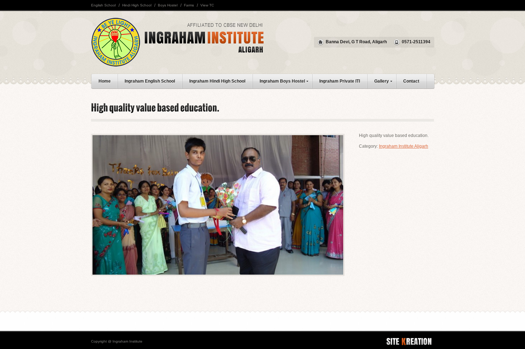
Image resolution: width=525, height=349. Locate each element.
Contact (411, 81)
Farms (189, 5)
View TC (207, 5)
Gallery (381, 81)
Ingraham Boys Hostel (282, 81)
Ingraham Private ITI (339, 81)
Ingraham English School (150, 81)
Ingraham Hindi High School (217, 81)
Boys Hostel (168, 5)
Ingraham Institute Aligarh (403, 146)
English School (103, 5)
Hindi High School (136, 5)
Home (105, 81)
